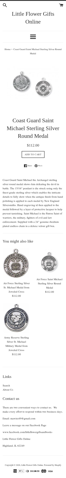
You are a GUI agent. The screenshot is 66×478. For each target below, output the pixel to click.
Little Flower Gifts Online (33, 18)
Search (6, 385)
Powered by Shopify (52, 465)
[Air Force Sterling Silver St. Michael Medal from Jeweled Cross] (16, 263)
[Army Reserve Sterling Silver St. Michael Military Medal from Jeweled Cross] (16, 318)
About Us (8, 389)
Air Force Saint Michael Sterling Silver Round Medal (49, 283)
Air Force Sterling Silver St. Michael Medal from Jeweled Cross (16, 287)
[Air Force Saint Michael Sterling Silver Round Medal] (50, 261)
